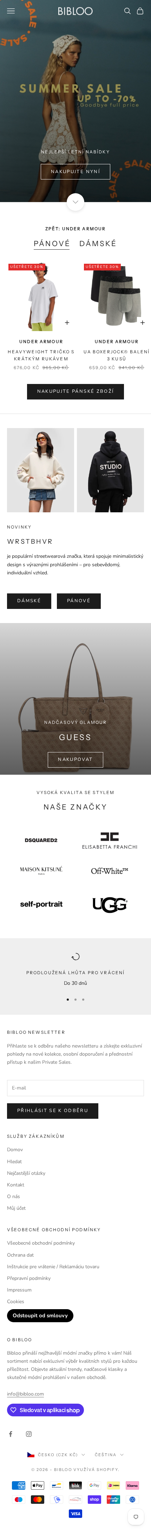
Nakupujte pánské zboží (75, 391)
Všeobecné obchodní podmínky (41, 1243)
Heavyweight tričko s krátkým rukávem (41, 355)
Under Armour (41, 341)
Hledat (14, 1161)
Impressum (19, 1290)
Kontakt (15, 1185)
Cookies (15, 1301)
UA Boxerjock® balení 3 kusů (117, 355)
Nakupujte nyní (75, 172)
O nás (13, 1196)
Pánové (52, 243)
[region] (75, 969)
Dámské (98, 243)
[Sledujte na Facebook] (10, 1434)
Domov (15, 1149)
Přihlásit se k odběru (52, 1110)
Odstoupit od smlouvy (40, 1315)
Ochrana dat (20, 1255)
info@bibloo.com (25, 1394)
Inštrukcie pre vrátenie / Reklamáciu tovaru (53, 1266)
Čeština (106, 1454)
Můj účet (16, 1208)
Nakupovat (75, 759)
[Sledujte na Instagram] (28, 1434)
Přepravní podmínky (29, 1278)
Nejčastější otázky (26, 1173)
